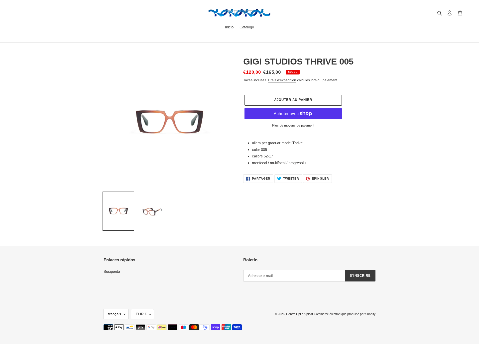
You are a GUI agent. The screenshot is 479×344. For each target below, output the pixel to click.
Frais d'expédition (282, 80)
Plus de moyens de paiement (293, 125)
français (114, 314)
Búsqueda (112, 271)
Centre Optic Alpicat (299, 314)
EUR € (141, 314)
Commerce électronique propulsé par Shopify (344, 314)
